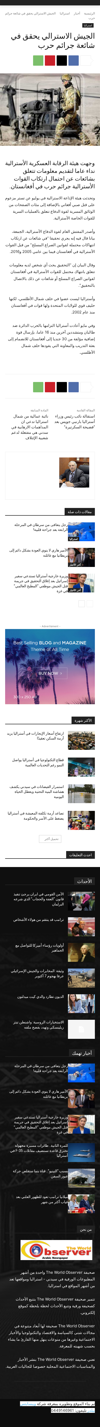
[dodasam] (74, 472)
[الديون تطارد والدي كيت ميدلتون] (81, 1003)
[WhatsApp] (38, 60)
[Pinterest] (50, 60)
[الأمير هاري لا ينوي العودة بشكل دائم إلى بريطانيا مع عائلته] (81, 557)
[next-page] (81, 603)
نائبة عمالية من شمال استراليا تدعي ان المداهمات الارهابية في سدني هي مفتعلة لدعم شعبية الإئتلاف (29, 427)
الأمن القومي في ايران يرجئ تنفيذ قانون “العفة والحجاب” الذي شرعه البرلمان (39, 899)
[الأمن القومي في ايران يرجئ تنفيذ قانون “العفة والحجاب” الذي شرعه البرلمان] (81, 901)
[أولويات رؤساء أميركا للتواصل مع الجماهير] (81, 952)
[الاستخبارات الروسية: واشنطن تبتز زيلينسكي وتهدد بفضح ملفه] (81, 1029)
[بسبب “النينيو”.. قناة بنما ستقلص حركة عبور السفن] (81, 1178)
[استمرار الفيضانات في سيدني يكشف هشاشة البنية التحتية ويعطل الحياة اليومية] (81, 793)
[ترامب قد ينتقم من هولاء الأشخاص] (81, 926)
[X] (62, 60)
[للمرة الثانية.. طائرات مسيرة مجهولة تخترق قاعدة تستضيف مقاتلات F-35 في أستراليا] (81, 1152)
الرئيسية (89, 13)
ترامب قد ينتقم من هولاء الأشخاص (38, 920)
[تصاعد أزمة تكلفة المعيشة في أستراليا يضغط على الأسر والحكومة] (81, 820)
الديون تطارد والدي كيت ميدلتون (40, 997)
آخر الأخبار (75, 564)
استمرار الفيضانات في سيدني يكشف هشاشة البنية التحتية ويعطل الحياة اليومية (36, 792)
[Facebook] (73, 60)
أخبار (77, 13)
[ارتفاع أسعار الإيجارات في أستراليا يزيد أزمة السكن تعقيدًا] (81, 740)
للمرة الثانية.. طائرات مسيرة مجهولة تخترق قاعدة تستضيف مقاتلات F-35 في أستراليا (39, 1150)
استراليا (65, 13)
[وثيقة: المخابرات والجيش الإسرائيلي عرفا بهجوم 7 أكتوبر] (81, 978)
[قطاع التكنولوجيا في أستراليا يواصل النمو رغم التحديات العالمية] (81, 767)
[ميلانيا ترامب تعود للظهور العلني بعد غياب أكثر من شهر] (81, 1203)
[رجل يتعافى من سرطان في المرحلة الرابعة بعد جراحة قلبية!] (81, 531)
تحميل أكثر (51, 839)
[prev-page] (90, 603)
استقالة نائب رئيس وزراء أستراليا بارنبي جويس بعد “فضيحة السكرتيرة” (74, 421)
